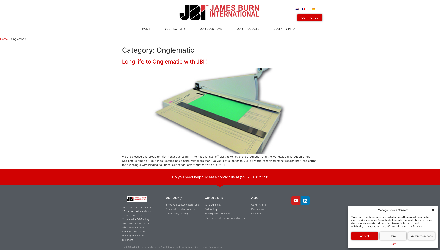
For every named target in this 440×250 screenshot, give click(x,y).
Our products (248, 28)
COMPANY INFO (284, 28)
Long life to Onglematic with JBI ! (165, 61)
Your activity (175, 28)
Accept (364, 236)
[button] (433, 210)
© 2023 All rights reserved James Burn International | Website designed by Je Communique (173, 247)
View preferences (421, 236)
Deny (393, 236)
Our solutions (211, 28)
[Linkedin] (305, 200)
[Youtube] (296, 200)
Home (146, 28)
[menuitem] (297, 8)
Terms (393, 244)
